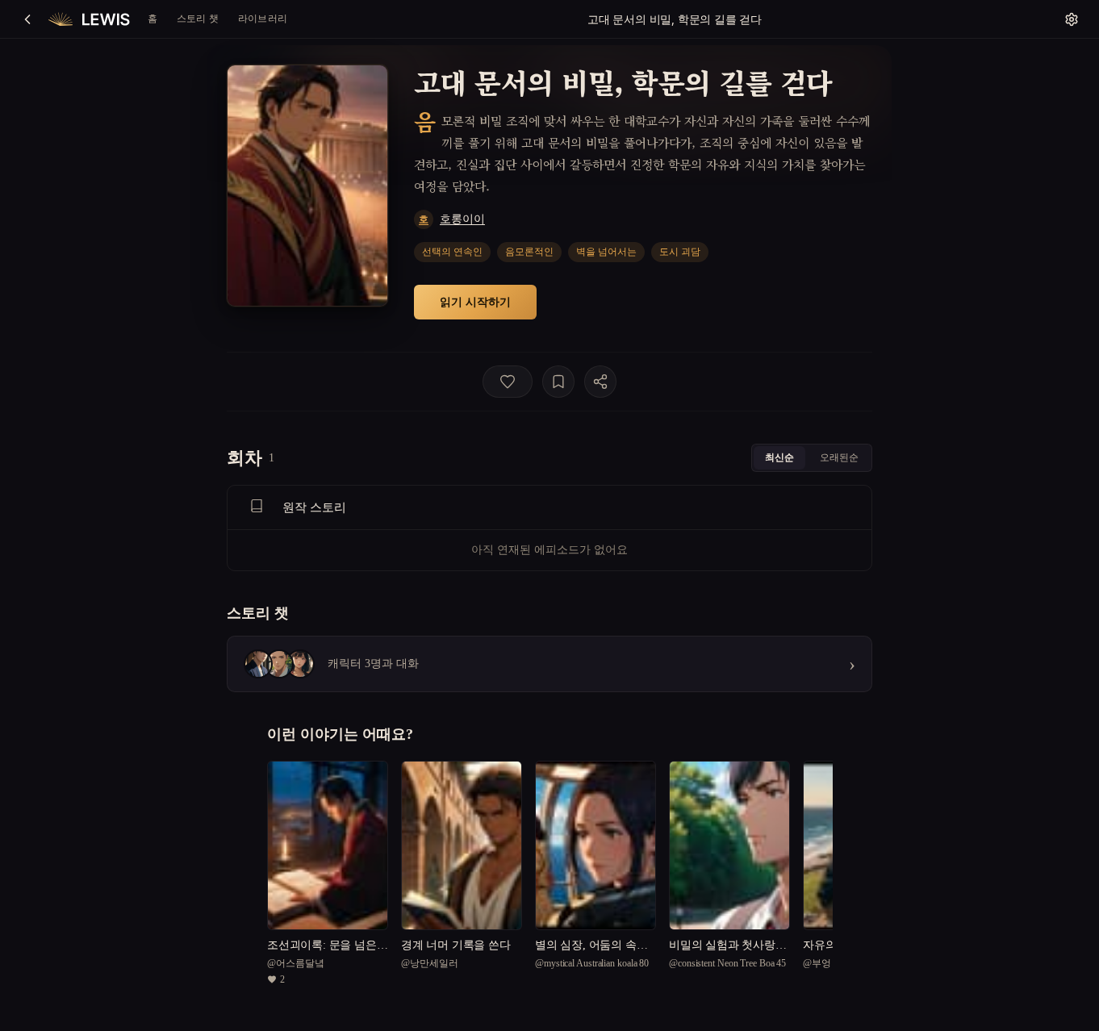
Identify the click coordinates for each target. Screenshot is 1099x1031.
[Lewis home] (89, 19)
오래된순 (839, 457)
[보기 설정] (1071, 19)
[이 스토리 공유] (600, 381)
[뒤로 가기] (27, 19)
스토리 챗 (198, 18)
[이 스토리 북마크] (558, 381)
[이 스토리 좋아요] (508, 381)
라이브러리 (262, 18)
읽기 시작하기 (475, 301)
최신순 (779, 457)
